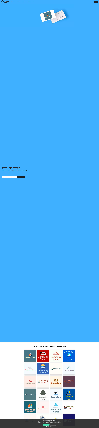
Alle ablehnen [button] (53, 424)
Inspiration (23, 1)
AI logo (18, 1)
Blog (33, 1)
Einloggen (95, 1)
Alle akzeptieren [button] (46, 424)
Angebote (29, 1)
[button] (49, 426)
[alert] (49, 423)
